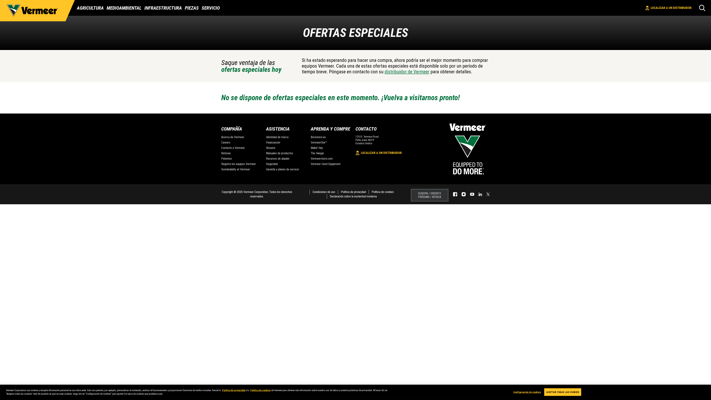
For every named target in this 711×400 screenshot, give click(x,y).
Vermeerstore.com (322, 158)
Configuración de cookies (527, 392)
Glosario (270, 148)
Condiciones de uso (324, 192)
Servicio (211, 8)
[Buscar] (702, 8)
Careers (225, 142)
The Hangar (317, 153)
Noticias (226, 153)
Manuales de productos (279, 153)
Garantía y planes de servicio (282, 169)
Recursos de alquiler (278, 158)
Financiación (273, 142)
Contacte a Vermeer (233, 148)
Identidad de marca (277, 137)
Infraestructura (163, 8)
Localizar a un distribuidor (671, 8)
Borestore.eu (318, 137)
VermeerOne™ (319, 142)
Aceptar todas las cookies (562, 392)
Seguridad (272, 164)
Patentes (226, 158)
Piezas (192, 8)
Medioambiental (124, 8)
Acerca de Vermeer (232, 137)
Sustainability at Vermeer (235, 169)
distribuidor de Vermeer (407, 71)
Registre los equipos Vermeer (238, 164)
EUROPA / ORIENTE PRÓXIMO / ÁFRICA (429, 195)
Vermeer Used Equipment (326, 164)
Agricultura (90, 8)
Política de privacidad (353, 192)
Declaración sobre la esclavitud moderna (353, 196)
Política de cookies (383, 192)
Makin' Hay (317, 148)
